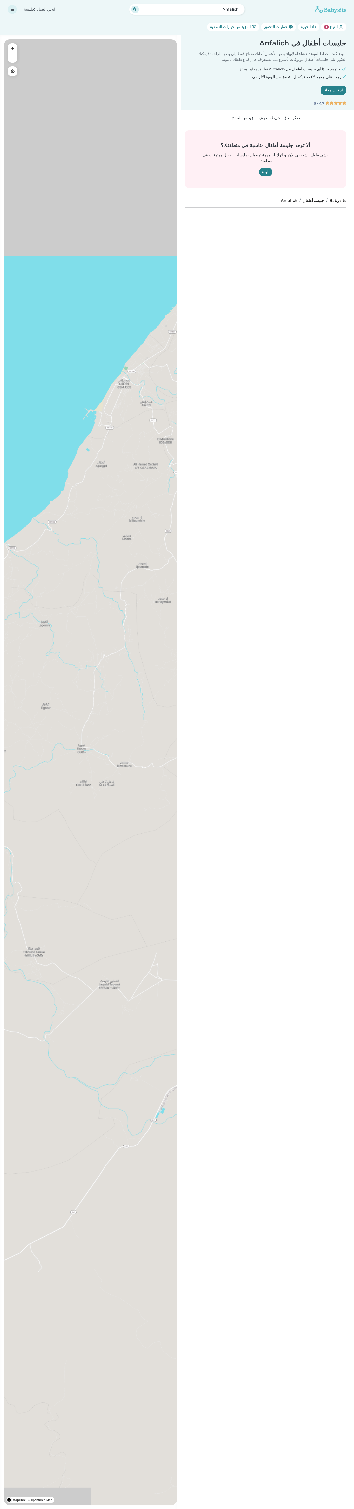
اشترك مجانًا (333, 90)
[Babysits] (330, 9)
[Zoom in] (12, 48)
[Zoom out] (12, 58)
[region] (90, 772)
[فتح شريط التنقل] (12, 9)
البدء (265, 172)
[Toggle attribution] (9, 1500)
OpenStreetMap (41, 1500)
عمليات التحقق (276, 27)
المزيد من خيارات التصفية (231, 27)
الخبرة (306, 27)
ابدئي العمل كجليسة (39, 9)
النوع (332, 27)
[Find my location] (12, 71)
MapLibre (19, 1500)
